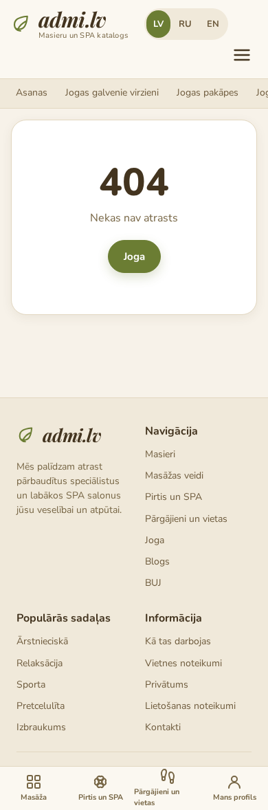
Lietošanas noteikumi (190, 705)
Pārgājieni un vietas (186, 518)
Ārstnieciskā (42, 641)
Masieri (160, 454)
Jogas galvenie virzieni (112, 92)
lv (158, 24)
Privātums (166, 684)
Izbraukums (41, 727)
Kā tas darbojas (178, 641)
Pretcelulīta (40, 705)
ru (185, 24)
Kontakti (163, 727)
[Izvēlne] (242, 55)
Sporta (30, 684)
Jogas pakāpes (207, 92)
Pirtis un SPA (173, 496)
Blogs (157, 561)
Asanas (31, 92)
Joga (134, 256)
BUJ (153, 582)
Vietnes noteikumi (183, 663)
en (213, 24)
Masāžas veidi (174, 475)
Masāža (34, 797)
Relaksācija (39, 663)
